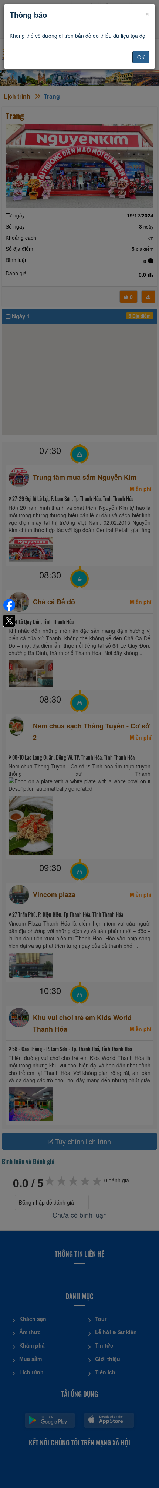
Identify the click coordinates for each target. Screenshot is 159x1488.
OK (141, 57)
